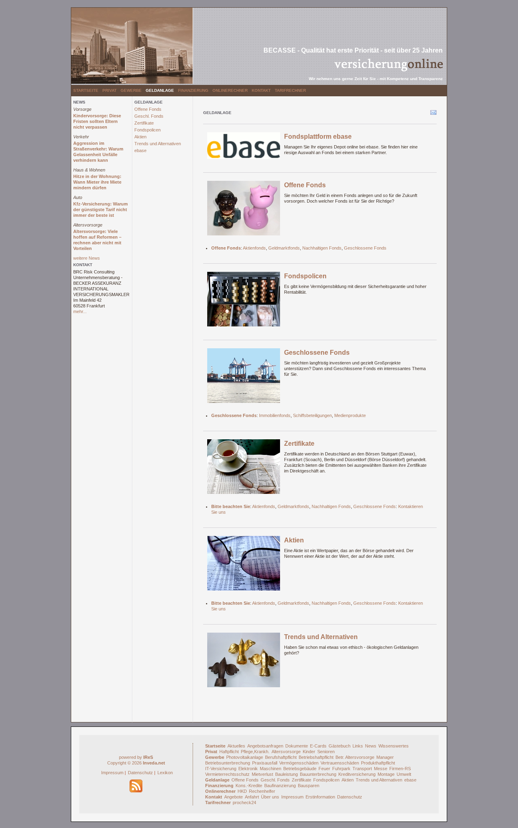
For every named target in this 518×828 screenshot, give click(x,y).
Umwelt (404, 774)
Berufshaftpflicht (281, 757)
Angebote (233, 796)
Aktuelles (236, 745)
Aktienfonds (254, 248)
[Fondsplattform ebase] (243, 148)
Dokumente (296, 745)
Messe (380, 768)
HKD (242, 791)
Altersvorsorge (87, 224)
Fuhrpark (341, 768)
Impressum (112, 772)
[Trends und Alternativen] (243, 662)
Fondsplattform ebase (318, 136)
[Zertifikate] (243, 469)
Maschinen (270, 768)
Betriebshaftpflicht (316, 757)
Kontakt (261, 90)
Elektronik (248, 768)
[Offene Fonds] (243, 211)
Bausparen (308, 785)
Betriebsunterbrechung (227, 762)
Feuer (324, 768)
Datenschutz (140, 772)
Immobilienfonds (275, 415)
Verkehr (81, 136)
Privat (109, 90)
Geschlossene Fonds (365, 248)
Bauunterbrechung (318, 774)
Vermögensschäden (298, 762)
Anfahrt (252, 796)
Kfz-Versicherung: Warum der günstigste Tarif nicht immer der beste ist (100, 209)
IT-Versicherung (220, 768)
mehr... (80, 311)
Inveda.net (154, 762)
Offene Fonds (147, 109)
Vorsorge (82, 109)
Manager (385, 757)
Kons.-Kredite (249, 785)
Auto (77, 197)
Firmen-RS (400, 768)
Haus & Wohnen (89, 169)
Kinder (309, 751)
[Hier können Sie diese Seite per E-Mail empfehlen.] (433, 114)
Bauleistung (286, 774)
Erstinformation (320, 796)
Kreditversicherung (357, 774)
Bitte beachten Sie (230, 506)
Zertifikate (144, 123)
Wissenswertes (393, 745)
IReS (148, 757)
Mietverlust (262, 774)
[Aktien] (243, 566)
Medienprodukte (350, 415)
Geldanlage (160, 90)
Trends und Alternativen (157, 143)
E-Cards (318, 745)
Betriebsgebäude (299, 768)
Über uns (270, 796)
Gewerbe (131, 90)
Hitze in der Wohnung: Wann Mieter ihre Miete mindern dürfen (97, 182)
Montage (386, 774)
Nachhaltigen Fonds (322, 248)
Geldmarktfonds (284, 248)
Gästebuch (339, 745)
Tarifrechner (290, 90)
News (370, 745)
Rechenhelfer (262, 791)
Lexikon (165, 772)
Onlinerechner (230, 90)
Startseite (85, 90)
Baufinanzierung (280, 785)
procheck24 (244, 802)
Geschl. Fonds (148, 116)
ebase (140, 150)
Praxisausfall (264, 762)
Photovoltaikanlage (244, 757)
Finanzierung (193, 90)
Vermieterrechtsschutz (227, 774)
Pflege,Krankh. (255, 751)
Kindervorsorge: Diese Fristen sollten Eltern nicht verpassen (97, 121)
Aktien (140, 136)
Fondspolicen (147, 129)
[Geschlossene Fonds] (243, 378)
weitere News (86, 258)
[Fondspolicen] (243, 302)
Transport (362, 768)
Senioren (326, 751)
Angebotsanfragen (265, 745)
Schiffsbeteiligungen (312, 415)
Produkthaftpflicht (378, 762)
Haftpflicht (229, 751)
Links (357, 745)
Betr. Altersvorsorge (354, 757)
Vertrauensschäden (340, 762)
